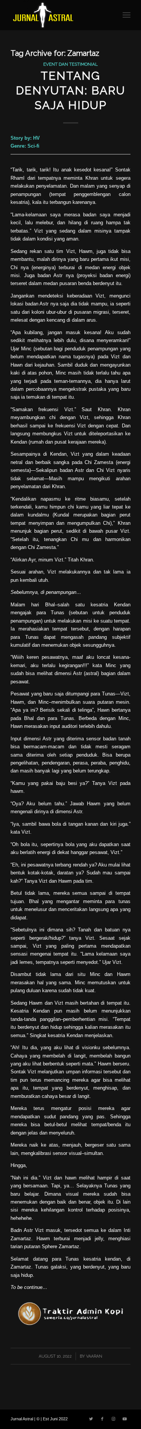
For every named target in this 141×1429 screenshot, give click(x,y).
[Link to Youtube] (124, 1418)
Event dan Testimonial (70, 64)
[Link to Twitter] (91, 1418)
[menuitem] (126, 15)
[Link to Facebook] (102, 1418)
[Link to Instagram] (113, 1418)
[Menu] (126, 15)
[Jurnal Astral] (58, 15)
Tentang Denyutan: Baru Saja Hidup (70, 90)
